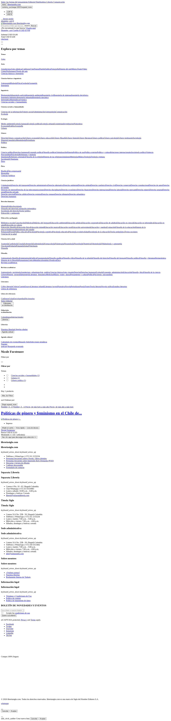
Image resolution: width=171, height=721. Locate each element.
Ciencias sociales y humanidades (25, 375)
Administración (39, 112)
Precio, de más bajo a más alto (37, 407)
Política (10, 206)
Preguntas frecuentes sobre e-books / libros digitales (26, 458)
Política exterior (91, 152)
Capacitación (20, 223)
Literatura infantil (37, 286)
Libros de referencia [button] (9, 289)
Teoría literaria (95, 286)
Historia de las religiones (52, 157)
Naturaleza (78, 124)
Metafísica (38, 260)
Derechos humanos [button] (8, 196)
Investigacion (68, 124)
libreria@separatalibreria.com (17, 495)
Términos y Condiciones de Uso (19, 596)
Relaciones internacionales (120, 152)
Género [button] (4, 128)
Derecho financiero (84, 190)
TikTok (9, 635)
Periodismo (30, 140)
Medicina (49, 275)
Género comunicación (16, 138)
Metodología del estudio (24, 229)
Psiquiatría (20, 246)
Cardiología (13, 244)
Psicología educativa (60, 232)
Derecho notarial (156, 190)
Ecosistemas (58, 124)
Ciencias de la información (11, 112)
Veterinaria (33, 246)
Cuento (22, 286)
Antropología (50, 112)
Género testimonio (125, 138)
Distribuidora (41, 2)
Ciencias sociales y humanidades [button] (14, 102)
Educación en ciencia (125, 223)
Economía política (35, 152)
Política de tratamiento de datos (18, 601)
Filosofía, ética (137, 272)
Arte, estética (45, 272)
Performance (11, 71)
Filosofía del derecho (9, 209)
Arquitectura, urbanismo (30, 272)
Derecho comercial (123, 185)
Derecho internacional (101, 190)
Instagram (10, 631)
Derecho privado (12, 192)
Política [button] (4, 142)
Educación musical (52, 227)
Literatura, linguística (37, 275)
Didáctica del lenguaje (41, 223)
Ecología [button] (4, 114)
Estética (48, 69)
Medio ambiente (7, 124)
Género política (98, 138)
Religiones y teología (27, 155)
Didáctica (29, 223)
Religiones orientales (17, 157)
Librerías (5, 320)
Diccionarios (30, 299)
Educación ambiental (58, 223)
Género (4, 275)
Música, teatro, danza (61, 275)
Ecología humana (21, 124)
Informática (5, 100)
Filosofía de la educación (125, 227)
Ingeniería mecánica (41, 97)
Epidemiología (38, 244)
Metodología (21, 140)
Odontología (96, 244)
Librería (49, 2)
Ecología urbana (47, 124)
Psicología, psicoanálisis (103, 275)
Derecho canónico (98, 185)
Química (23, 100)
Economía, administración (113, 272)
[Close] (2, 44)
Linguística (11, 140)
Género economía (32, 138)
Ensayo (28, 286)
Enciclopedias (19, 299)
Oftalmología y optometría (111, 244)
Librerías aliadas (21, 329)
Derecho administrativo (38, 185)
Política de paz (79, 152)
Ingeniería (25, 275)
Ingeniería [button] (5, 85)
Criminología (6, 185)
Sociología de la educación (99, 232)
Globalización (61, 152)
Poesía (11, 232)
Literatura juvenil (51, 286)
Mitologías (74, 157)
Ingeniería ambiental (34, 95)
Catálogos (26, 69)
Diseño (42, 69)
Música (74, 69)
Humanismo (23, 260)
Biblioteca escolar (8, 223)
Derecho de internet (9, 190)
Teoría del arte (22, 71)
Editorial (32, 2)
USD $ (9, 14)
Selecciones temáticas (38, 342)
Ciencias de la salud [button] (9, 234)
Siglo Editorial (6, 301)
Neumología (69, 244)
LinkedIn (9, 633)
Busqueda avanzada (15, 346)
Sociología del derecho (10, 211)
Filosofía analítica (56, 258)
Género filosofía (60, 138)
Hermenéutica (160, 258)
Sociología (137, 138)
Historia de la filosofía (9, 260)
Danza (36, 69)
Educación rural (65, 227)
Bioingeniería (6, 95)
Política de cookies (13, 598)
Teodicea (53, 260)
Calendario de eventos (10, 342)
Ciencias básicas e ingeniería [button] (12, 73)
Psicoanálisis (6, 155)
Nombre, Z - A (19, 407)
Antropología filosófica (10, 258)
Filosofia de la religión (34, 157)
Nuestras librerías (8, 329)
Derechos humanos (20, 152)
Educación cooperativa (91, 223)
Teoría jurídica (24, 211)
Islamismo (5, 157)
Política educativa (21, 232)
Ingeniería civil (48, 95)
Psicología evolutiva (76, 232)
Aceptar (14, 711)
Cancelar (5, 711)
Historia (4, 140)
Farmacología (49, 244)
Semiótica (45, 260)
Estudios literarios (120, 286)
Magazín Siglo (24, 342)
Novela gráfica (107, 286)
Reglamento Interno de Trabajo (18, 577)
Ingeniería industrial (25, 97)
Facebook (10, 624)
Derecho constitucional (140, 185)
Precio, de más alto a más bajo (61, 407)
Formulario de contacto (15, 467)
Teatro (79, 69)
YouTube (9, 629)
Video (84, 69)
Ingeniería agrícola (19, 95)
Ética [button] (3, 161)
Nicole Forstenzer (8, 430)
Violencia (149, 152)
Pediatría (12, 246)
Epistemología (25, 258)
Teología (87, 157)
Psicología (15, 155)
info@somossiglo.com (15, 554)
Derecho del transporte (20, 185)
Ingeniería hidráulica (9, 97)
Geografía (19, 126)
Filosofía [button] (4, 248)
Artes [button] (3, 59)
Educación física (23, 227)
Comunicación (59, 2)
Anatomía (5, 244)
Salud (86, 232)
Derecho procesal (8, 194)
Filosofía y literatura (147, 258)
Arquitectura (6, 69)
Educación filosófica (9, 227)
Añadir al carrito (7, 428)
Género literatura (85, 138)
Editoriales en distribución (7, 304)
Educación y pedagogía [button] (10, 213)
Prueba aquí (31, 28)
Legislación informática (27, 209)
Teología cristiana (98, 157)
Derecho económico (69, 190)
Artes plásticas (16, 69)
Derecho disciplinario (52, 190)
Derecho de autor (156, 185)
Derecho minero (143, 190)
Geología (25, 83)
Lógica (31, 260)
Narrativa (61, 286)
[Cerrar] (2, 709)
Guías (11, 299)
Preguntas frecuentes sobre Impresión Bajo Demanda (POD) (30, 461)
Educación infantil (37, 227)
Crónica (16, 286)
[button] (7, 19)
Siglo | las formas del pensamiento (14, 2)
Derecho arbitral (84, 185)
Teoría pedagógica (117, 232)
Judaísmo (66, 157)
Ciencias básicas (56, 272)
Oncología (5, 246)
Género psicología (111, 138)
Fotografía (55, 69)
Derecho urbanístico (77, 194)
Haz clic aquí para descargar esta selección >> (19, 437)
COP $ (9, 12)
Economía (5, 126)
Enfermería (28, 244)
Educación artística (74, 223)
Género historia (72, 138)
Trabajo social (27, 112)
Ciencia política (7, 152)
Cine (32, 69)
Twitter (9, 626)
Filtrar (7, 396)
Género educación (46, 138)
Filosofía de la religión (84, 258)
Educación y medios (99, 227)
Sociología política (138, 152)
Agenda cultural (7, 332)
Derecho (4, 138)
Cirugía (21, 244)
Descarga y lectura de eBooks (18, 463)
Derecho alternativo (55, 185)
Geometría (33, 83)
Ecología (99, 272)
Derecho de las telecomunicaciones (30, 190)
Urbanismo (13, 159)
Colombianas (6, 317)
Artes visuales (68, 272)
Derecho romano (48, 194)
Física (19, 83)
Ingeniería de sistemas (62, 95)
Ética (59, 260)
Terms (33, 620)
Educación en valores (13, 225)
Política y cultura (103, 152)
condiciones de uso (22, 613)
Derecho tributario (62, 194)
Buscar (33, 26)
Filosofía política (49, 152)
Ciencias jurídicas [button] (8, 175)
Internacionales (17, 317)
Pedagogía (5, 232)
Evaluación (111, 227)
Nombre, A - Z (7, 407)
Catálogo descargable (14, 465)
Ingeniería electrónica (79, 95)
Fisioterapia (59, 244)
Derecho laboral (116, 190)
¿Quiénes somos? (13, 573)
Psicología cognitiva (44, 232)
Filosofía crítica (69, 258)
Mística (81, 157)
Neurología (78, 244)
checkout (4, 39)
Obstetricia (87, 244)
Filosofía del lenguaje (117, 258)
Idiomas (12, 229)
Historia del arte (65, 69)
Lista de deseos (33, 428)
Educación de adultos (108, 223)
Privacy (24, 620)
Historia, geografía (14, 275)
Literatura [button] (5, 277)
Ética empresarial (14, 171)
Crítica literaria (7, 286)
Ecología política (34, 124)
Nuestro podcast (4, 345)
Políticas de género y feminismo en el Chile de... (41, 413)
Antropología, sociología (11, 272)
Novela (68, 286)
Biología (13, 83)
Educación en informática (143, 223)
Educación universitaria (81, 227)
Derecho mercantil (129, 190)
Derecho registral (34, 194)
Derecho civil (110, 185)
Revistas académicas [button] (9, 263)
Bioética (4, 171)
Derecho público (21, 194)
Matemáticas (15, 100)
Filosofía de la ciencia (151, 272)
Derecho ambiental (70, 185)
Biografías (5, 173)
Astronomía (5, 83)
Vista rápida (20, 428)
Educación (127, 272)
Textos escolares (131, 232)
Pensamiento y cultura (79, 275)
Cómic (3, 71)
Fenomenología (43, 258)
